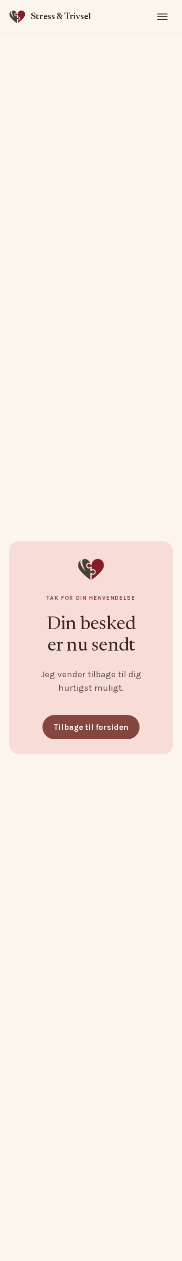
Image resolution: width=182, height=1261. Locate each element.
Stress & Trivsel (61, 16)
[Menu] (162, 17)
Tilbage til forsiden (91, 727)
